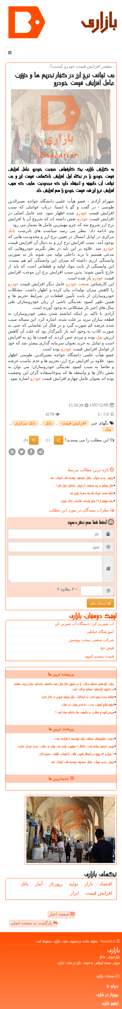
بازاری (99, 20)
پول (99, 337)
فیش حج (107, 648)
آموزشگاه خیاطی (100, 631)
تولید (73, 883)
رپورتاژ (55, 883)
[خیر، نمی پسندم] (33, 440)
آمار (39, 883)
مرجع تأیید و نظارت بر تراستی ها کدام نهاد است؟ (84, 712)
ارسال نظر (98, 603)
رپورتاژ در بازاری (107, 994)
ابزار (74, 892)
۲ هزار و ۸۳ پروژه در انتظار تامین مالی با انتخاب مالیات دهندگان (76, 754)
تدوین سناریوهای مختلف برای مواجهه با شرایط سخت (84, 738)
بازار (88, 883)
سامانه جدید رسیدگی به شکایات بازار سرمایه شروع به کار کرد (78, 696)
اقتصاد (105, 883)
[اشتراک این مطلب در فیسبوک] (31, 451)
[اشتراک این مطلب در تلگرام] (40, 451)
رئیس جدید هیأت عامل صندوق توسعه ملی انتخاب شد (81, 477)
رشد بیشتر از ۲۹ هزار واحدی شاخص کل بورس (86, 500)
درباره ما (112, 986)
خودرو (81, 213)
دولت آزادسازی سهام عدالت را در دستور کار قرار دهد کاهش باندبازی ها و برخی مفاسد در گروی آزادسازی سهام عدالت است (64, 686)
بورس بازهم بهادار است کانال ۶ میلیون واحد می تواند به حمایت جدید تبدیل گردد (65, 746)
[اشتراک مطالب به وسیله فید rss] (12, 451)
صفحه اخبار (59, 914)
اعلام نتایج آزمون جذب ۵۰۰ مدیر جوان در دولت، (87, 704)
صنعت (83, 284)
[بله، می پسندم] (58, 440)
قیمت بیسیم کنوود (99, 656)
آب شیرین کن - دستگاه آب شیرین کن (84, 623)
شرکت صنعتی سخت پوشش (91, 640)
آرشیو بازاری (109, 1003)
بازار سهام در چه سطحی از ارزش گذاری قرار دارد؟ (84, 485)
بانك (11, 231)
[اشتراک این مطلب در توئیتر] (21, 451)
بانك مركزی (25, 423)
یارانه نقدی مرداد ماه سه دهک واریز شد (91, 493)
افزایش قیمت (74, 423)
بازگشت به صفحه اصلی (31, 923)
